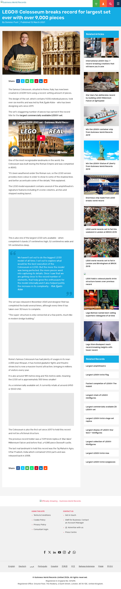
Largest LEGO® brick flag (97, 375)
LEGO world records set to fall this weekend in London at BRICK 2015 (101, 230)
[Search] (110, 3)
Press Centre (71, 532)
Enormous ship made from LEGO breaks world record (100, 199)
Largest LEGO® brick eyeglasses (100, 462)
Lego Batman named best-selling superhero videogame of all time (101, 314)
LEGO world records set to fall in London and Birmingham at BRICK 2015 (101, 263)
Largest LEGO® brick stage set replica (100, 419)
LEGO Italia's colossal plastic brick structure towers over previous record (101, 281)
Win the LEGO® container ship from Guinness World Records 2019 (99, 132)
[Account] (103, 3)
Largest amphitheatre (96, 366)
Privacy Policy (40, 525)
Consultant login (41, 529)
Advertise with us (75, 527)
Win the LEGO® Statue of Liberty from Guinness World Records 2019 (100, 166)
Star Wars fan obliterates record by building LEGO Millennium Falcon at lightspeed (100, 98)
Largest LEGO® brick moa (97, 453)
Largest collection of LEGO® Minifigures (98, 443)
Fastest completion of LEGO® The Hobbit (101, 385)
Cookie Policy (39, 520)
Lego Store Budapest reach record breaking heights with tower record (99, 347)
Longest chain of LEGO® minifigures (97, 396)
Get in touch (70, 515)
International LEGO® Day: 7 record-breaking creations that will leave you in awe (100, 64)
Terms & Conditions (42, 515)
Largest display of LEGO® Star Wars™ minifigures (99, 431)
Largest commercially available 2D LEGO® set (101, 408)
